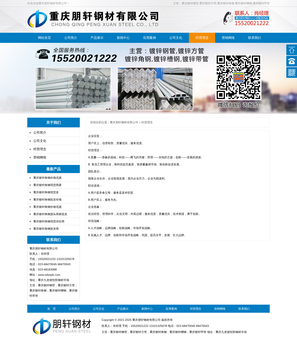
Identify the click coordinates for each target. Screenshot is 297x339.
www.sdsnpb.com (49, 274)
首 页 (51, 308)
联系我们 (254, 37)
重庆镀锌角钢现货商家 (47, 185)
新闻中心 (123, 37)
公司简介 (70, 37)
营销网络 (228, 37)
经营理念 (202, 37)
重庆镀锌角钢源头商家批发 (50, 214)
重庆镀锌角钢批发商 (46, 228)
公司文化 (175, 37)
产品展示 (97, 37)
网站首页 (44, 37)
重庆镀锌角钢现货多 (46, 192)
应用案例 (149, 37)
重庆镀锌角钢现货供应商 (48, 221)
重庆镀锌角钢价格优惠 (47, 177)
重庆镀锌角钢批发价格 (47, 199)
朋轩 (141, 319)
